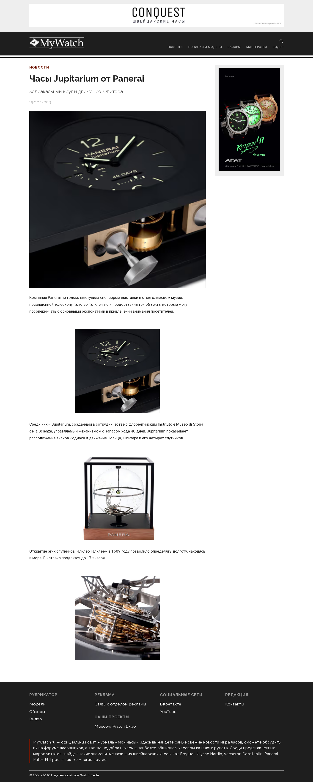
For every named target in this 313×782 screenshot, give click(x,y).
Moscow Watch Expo (115, 726)
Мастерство (256, 47)
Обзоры (234, 47)
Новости (175, 47)
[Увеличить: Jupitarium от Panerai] (117, 371)
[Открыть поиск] (281, 41)
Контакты (234, 704)
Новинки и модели (205, 47)
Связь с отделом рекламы (120, 704)
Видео (278, 47)
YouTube (168, 711)
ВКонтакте (170, 704)
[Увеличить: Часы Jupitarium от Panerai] (117, 199)
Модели (37, 704)
